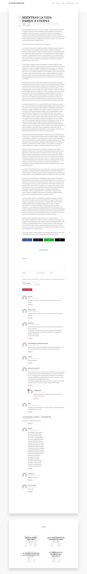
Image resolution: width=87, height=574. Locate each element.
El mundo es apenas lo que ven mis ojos (31, 554)
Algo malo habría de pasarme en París (56, 538)
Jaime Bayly (26, 23)
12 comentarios (25, 25)
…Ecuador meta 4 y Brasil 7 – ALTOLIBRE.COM (36, 417)
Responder (30, 304)
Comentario (24, 258)
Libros (62, 3)
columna (33, 23)
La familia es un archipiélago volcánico (56, 554)
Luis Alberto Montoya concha (38, 343)
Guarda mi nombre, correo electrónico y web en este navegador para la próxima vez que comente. (43, 279)
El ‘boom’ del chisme (69, 3)
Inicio (53, 3)
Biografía (58, 3)
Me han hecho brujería (31, 538)
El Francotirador (16, 3)
